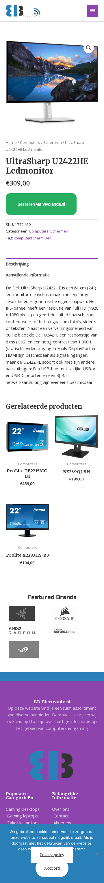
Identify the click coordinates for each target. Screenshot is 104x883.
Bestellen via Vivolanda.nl (41, 204)
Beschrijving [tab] (17, 264)
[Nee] (97, 854)
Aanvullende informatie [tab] (28, 275)
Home (11, 142)
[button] (88, 48)
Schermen (52, 142)
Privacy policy (52, 854)
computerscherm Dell (32, 238)
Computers (30, 142)
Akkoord (52, 868)
